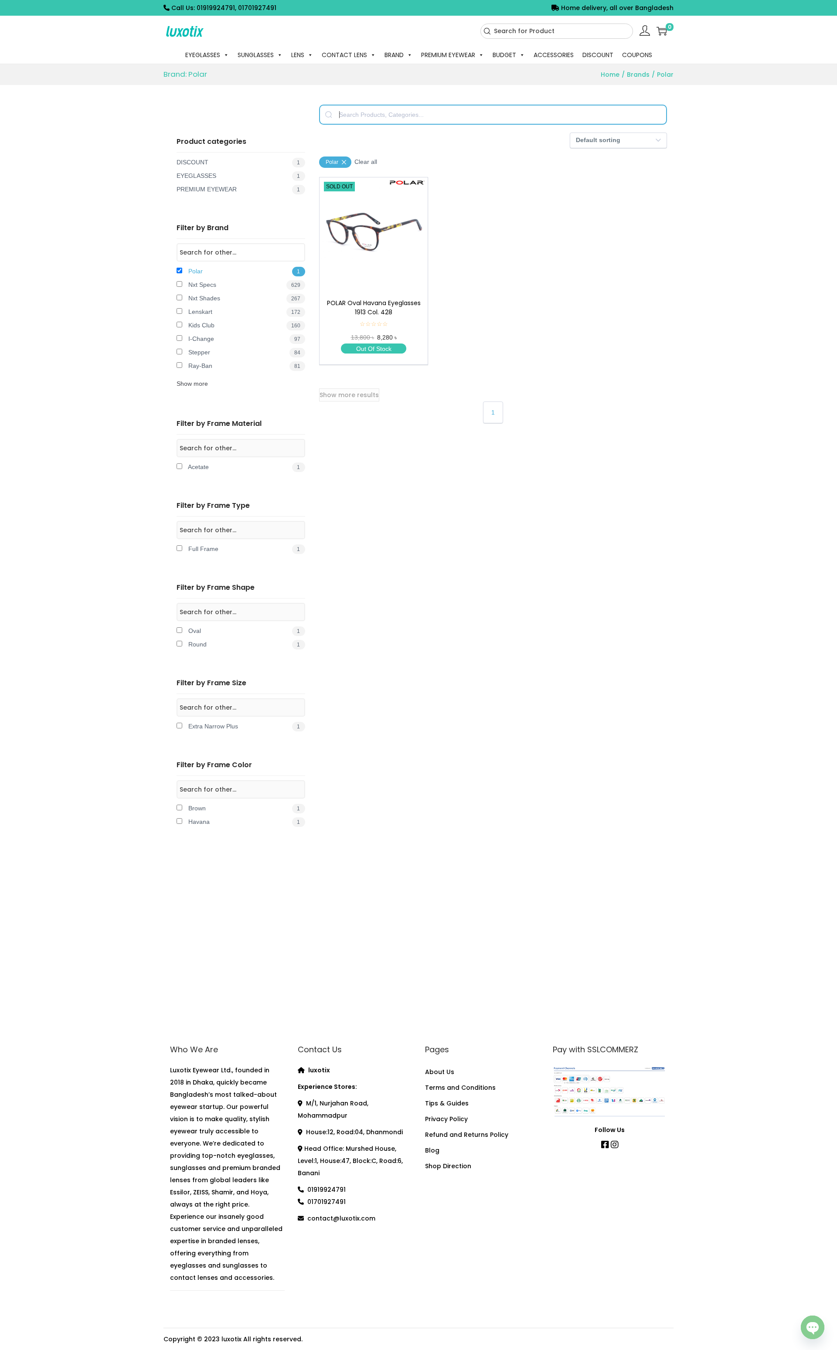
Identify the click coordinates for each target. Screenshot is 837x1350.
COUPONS (637, 55)
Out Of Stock (373, 348)
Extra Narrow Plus (243, 726)
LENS (297, 55)
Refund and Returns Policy (466, 1134)
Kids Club (243, 325)
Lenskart (243, 311)
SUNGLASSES (256, 55)
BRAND (394, 55)
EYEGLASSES (202, 55)
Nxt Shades (243, 298)
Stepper (243, 352)
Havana (243, 821)
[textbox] (493, 115)
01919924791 (326, 1189)
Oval (243, 630)
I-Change (243, 338)
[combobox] (556, 31)
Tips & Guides (447, 1103)
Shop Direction (448, 1166)
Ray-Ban (243, 365)
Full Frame (243, 548)
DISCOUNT (597, 55)
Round (243, 644)
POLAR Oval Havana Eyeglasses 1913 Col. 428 (374, 307)
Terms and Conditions (460, 1087)
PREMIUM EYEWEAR (448, 55)
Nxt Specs (243, 284)
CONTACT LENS (344, 55)
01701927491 (326, 1201)
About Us (439, 1072)
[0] (662, 31)
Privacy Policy (446, 1119)
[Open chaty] (812, 1324)
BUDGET (504, 55)
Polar (243, 271)
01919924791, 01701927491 (236, 7)
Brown (243, 808)
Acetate (243, 466)
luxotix (231, 1339)
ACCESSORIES (554, 55)
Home (610, 74)
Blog (432, 1150)
